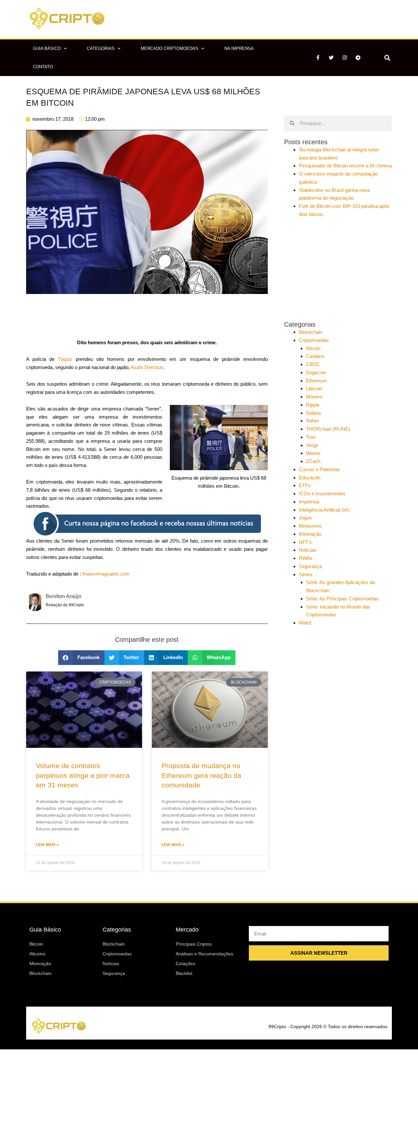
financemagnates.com (106, 574)
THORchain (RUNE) (328, 429)
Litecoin (314, 388)
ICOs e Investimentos (322, 493)
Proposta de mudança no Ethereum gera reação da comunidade (201, 775)
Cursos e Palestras (319, 469)
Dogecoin (316, 372)
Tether (312, 421)
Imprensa (309, 501)
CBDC (313, 364)
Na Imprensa (239, 48)
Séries (306, 574)
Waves (313, 453)
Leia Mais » (47, 844)
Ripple (312, 405)
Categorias (101, 48)
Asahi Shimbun (147, 367)
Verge (312, 445)
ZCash (313, 461)
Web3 (305, 622)
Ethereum (316, 380)
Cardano (315, 356)
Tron (310, 437)
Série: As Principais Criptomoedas (342, 598)
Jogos (305, 517)
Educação (309, 477)
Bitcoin (313, 348)
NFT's (305, 542)
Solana (313, 413)
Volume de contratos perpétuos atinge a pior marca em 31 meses (83, 775)
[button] (387, 57)
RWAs (306, 558)
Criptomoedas (314, 340)
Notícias (307, 550)
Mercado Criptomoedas (169, 48)
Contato (43, 66)
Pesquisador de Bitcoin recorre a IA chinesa (345, 165)
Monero (314, 396)
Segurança (310, 566)
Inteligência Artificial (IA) (324, 510)
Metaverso (310, 526)
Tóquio (65, 359)
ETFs (305, 485)
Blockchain (310, 332)
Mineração (310, 534)
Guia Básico (47, 48)
